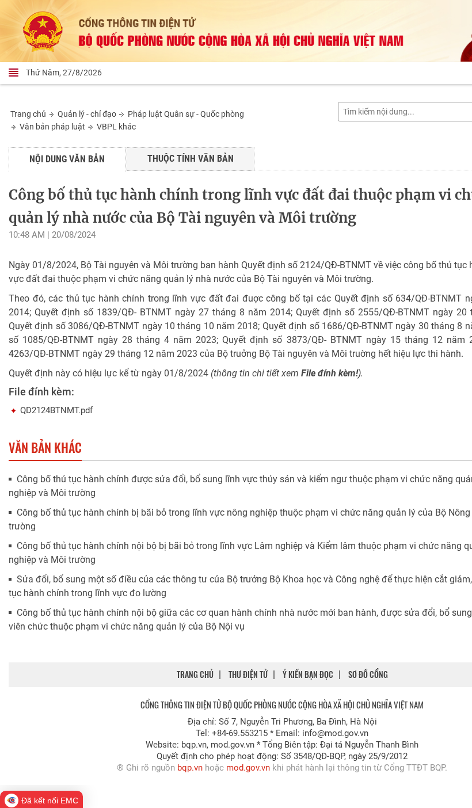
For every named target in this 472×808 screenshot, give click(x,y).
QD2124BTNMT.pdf (56, 410)
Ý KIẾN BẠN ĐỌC (308, 674)
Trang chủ (28, 114)
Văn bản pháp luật (52, 126)
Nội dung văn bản (67, 159)
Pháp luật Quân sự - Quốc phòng (186, 114)
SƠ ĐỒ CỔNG (368, 674)
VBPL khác (116, 126)
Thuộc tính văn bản (190, 158)
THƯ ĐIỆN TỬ (248, 674)
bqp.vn (190, 768)
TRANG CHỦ (195, 674)
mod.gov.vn (248, 768)
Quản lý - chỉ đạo (87, 114)
